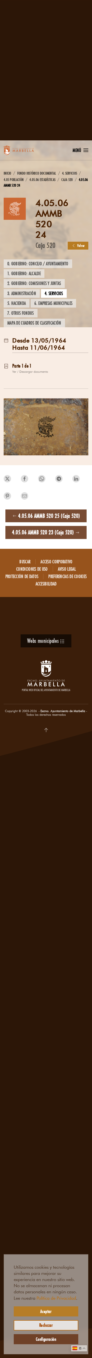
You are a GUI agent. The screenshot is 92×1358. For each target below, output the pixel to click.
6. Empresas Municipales (53, 303)
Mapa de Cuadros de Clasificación (34, 323)
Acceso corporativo (56, 561)
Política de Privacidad (56, 1298)
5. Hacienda (16, 303)
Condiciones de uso (32, 569)
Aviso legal (67, 569)
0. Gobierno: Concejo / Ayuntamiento (37, 263)
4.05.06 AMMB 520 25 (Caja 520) (49, 515)
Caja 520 (45, 245)
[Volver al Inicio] (23, 150)
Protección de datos (22, 576)
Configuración (46, 1339)
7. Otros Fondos (20, 313)
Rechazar (46, 1325)
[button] (80, 150)
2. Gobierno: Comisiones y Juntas (34, 283)
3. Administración (21, 293)
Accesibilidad (46, 583)
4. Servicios (54, 293)
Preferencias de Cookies (67, 576)
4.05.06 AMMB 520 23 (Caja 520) (43, 532)
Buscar (24, 561)
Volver (81, 245)
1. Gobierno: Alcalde (24, 273)
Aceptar (46, 1311)
